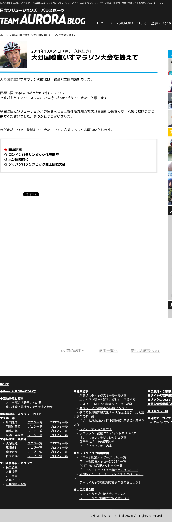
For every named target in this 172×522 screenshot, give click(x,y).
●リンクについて (159, 400)
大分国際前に (18, 159)
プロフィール (59, 422)
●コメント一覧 (157, 411)
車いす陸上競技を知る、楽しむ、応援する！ (108, 400)
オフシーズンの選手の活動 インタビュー (106, 408)
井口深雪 (11, 476)
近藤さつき (13, 480)
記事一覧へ (108, 350)
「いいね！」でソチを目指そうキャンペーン (108, 470)
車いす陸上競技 (20, 35)
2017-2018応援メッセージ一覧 (100, 466)
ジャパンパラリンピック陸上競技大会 (36, 164)
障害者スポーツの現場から (97, 442)
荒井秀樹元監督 (16, 484)
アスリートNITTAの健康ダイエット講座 (105, 404)
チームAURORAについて (128, 23)
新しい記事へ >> (145, 350)
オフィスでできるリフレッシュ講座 (102, 437)
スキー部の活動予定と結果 (23, 403)
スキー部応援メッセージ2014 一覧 (102, 461)
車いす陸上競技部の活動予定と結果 (29, 407)
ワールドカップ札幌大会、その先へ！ (104, 494)
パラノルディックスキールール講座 (102, 395)
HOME (100, 23)
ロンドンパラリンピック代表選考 (33, 154)
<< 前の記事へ (72, 350)
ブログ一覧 (35, 422)
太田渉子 (11, 471)
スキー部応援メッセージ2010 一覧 (102, 457)
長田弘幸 (11, 467)
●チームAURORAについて (18, 391)
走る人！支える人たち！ (95, 429)
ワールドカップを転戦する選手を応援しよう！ (110, 482)
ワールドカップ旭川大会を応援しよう (104, 498)
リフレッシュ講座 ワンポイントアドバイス (107, 433)
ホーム (4, 35)
